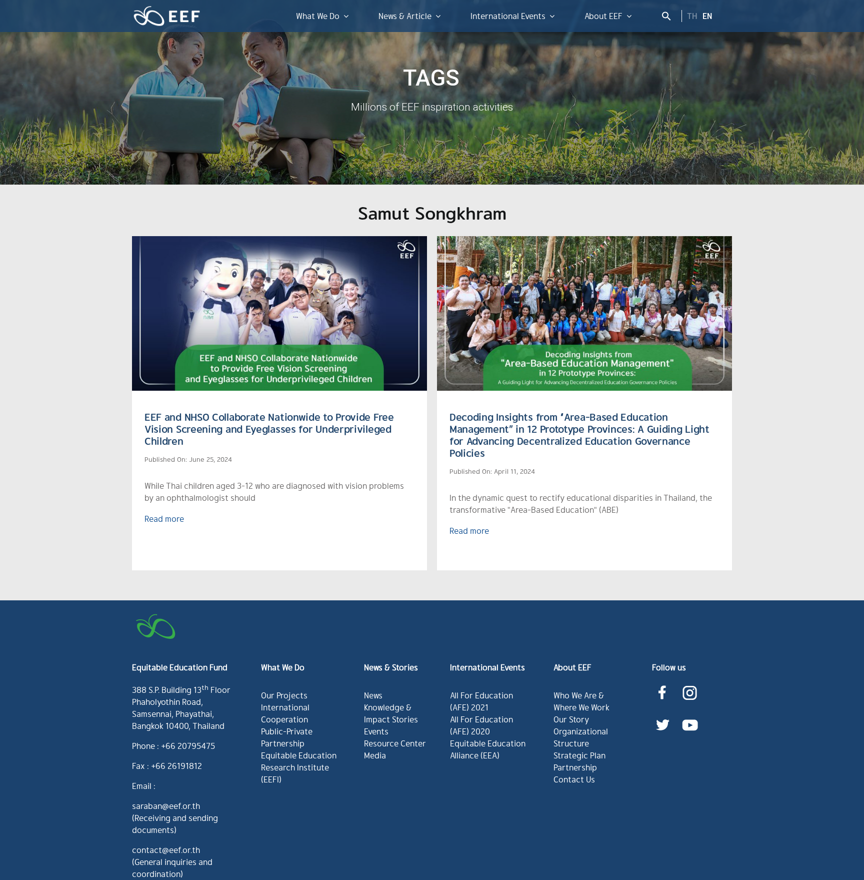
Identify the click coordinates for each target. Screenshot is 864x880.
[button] (664, 16)
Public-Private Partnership (286, 737)
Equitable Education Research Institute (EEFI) (298, 767)
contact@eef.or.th (166, 849)
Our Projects (284, 695)
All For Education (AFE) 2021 (481, 701)
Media (375, 755)
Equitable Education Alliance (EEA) (488, 749)
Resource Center (395, 743)
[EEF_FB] (662, 685)
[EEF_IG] (690, 685)
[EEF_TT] (662, 717)
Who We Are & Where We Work (582, 701)
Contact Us (574, 779)
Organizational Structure (581, 737)
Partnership (575, 767)
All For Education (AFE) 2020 (481, 725)
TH (692, 16)
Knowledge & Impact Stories (391, 713)
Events (376, 731)
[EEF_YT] (690, 717)
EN (707, 16)
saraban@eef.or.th (166, 805)
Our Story (571, 719)
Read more (164, 518)
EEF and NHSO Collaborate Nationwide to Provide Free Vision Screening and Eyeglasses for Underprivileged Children (269, 428)
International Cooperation (285, 713)
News (373, 695)
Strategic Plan (580, 755)
